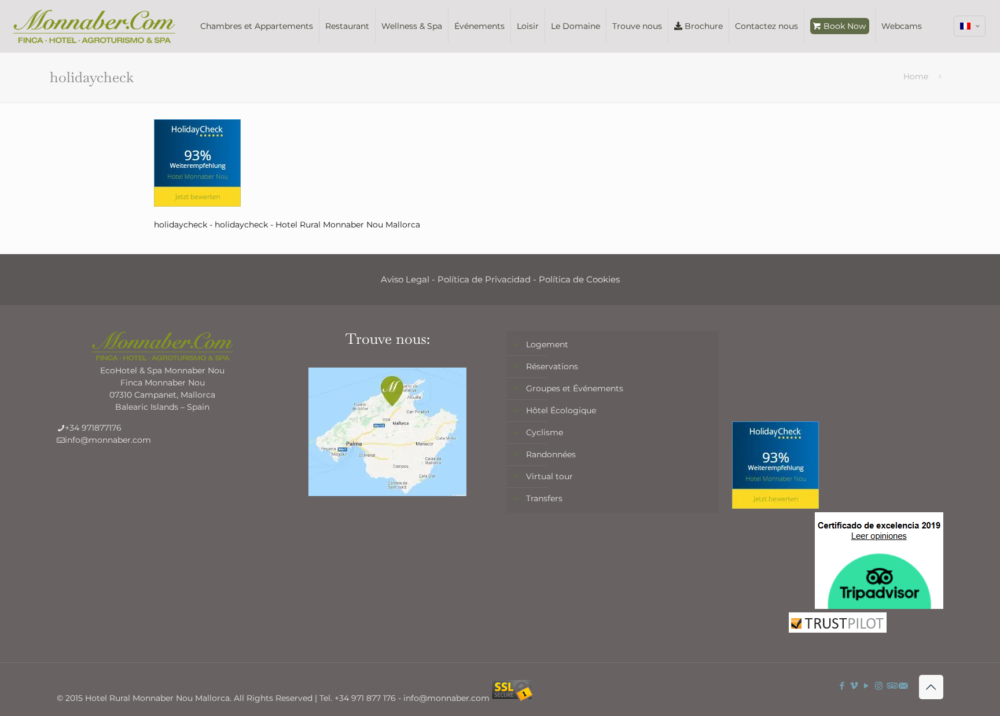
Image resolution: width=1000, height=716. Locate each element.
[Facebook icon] (842, 685)
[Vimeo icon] (854, 685)
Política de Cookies (579, 279)
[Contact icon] (903, 685)
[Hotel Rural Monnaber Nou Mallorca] (94, 26)
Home (915, 76)
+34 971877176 (93, 428)
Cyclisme (544, 432)
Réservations (552, 366)
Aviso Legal (405, 279)
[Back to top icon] (931, 687)
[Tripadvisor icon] (891, 685)
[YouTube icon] (866, 685)
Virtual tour (549, 476)
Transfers (544, 498)
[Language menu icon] (970, 26)
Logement (547, 344)
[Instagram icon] (878, 685)
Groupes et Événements (574, 388)
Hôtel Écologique (561, 410)
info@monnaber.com (108, 440)
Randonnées (551, 454)
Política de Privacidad (484, 279)
